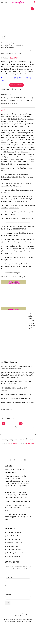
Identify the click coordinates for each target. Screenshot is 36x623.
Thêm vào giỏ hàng (16, 85)
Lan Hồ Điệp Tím (16, 78)
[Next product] (34, 50)
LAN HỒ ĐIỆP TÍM (26, 100)
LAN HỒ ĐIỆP (13, 100)
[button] (15, 426)
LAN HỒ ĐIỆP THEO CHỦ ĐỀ (11, 45)
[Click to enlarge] (4, 36)
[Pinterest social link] (12, 104)
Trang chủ (5, 43)
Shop (12, 43)
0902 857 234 (17, 368)
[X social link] (10, 104)
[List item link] (18, 533)
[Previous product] (30, 50)
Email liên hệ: (10, 586)
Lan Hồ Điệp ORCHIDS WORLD (19, 399)
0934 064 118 (6, 368)
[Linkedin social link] (15, 104)
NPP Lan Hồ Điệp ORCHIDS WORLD (21, 403)
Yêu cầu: (8, 595)
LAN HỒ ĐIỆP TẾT (7, 47)
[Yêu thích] (15, 423)
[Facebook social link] (8, 104)
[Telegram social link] (17, 104)
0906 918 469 (11, 384)
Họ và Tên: (9, 577)
